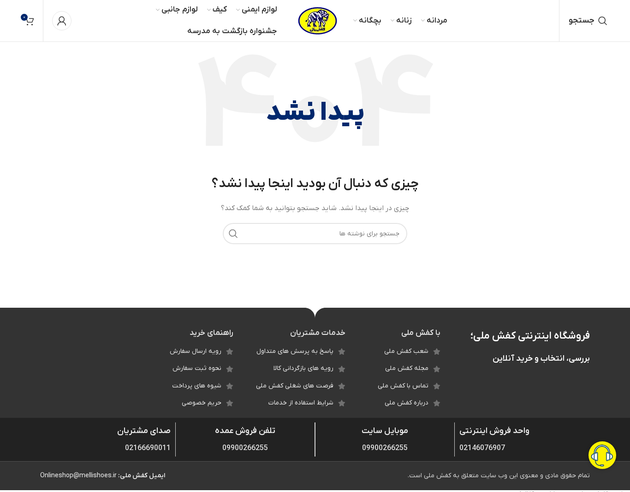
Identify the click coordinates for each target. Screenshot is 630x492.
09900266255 (385, 448)
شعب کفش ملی (406, 351)
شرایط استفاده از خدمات (300, 402)
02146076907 (482, 448)
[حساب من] (62, 21)
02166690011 (148, 448)
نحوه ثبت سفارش (196, 368)
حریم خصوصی (201, 402)
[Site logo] (317, 20)
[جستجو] (233, 233)
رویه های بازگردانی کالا (303, 368)
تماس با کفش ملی (403, 385)
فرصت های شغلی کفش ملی (294, 385)
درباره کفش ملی (406, 402)
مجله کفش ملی (406, 368)
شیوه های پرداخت (196, 385)
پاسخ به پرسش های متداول (294, 351)
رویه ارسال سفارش (195, 351)
